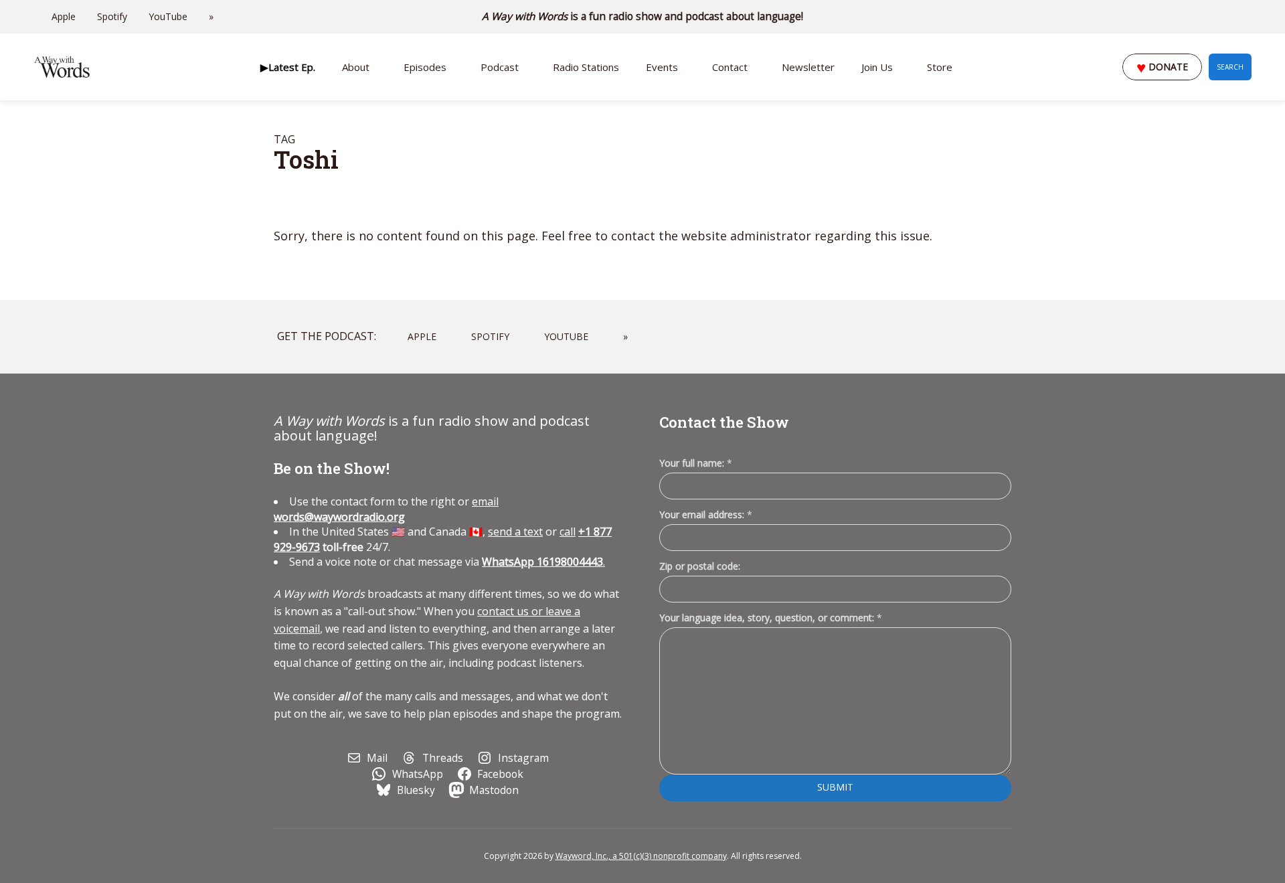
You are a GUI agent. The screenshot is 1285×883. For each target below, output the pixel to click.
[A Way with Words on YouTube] (1248, 16)
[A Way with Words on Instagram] (1210, 16)
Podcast (500, 67)
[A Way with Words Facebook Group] (1229, 16)
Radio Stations (586, 67)
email (386, 509)
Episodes (425, 67)
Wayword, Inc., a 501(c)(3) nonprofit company (641, 856)
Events (662, 67)
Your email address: (705, 514)
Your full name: (695, 463)
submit (835, 787)
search (1230, 67)
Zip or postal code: (699, 566)
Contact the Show (724, 422)
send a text (515, 531)
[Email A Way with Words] (1191, 16)
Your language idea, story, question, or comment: (770, 617)
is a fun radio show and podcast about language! (643, 16)
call (568, 531)
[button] (288, 67)
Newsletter (808, 67)
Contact (730, 67)
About (355, 67)
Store (939, 67)
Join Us (877, 67)
